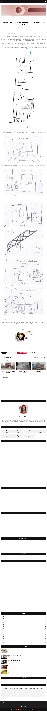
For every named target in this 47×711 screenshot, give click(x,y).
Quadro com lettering (23, 371)
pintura (3, 695)
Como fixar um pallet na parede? (14, 660)
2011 (24, 640)
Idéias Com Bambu (11, 665)
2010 (24, 642)
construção (8, 690)
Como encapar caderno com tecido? (14, 671)
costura (13, 690)
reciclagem (20, 695)
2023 (23, 616)
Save (21, 352)
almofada (21, 688)
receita (16, 695)
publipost (11, 695)
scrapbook (29, 695)
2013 (24, 636)
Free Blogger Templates (32, 709)
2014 (24, 634)
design (36, 690)
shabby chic (34, 695)
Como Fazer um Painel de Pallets (14, 655)
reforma (25, 695)
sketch (39, 695)
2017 (24, 628)
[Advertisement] (23, 501)
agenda (13, 688)
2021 (23, 620)
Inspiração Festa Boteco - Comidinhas (15, 649)
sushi (42, 695)
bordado (30, 688)
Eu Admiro (6, 688)
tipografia (3, 697)
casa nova (41, 688)
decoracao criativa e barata (29, 690)
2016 (24, 630)
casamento (3, 690)
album (17, 688)
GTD (10, 688)
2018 (24, 626)
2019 (23, 624)
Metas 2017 (38, 371)
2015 (24, 632)
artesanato (25, 688)
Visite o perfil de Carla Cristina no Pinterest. (9, 557)
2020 (23, 622)
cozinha (17, 690)
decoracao (21, 690)
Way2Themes (20, 709)
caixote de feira (35, 688)
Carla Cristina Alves (23, 27)
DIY (2, 688)
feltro (39, 690)
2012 (24, 638)
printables (7, 695)
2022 (23, 618)
